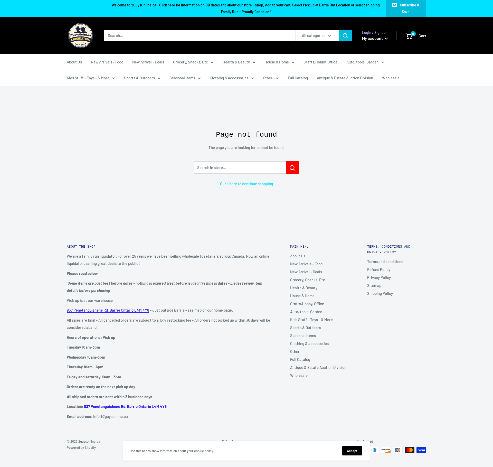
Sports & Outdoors (139, 78)
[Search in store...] (292, 167)
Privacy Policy (379, 277)
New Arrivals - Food (107, 62)
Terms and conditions (385, 261)
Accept (352, 451)
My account (373, 38)
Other (268, 78)
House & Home (276, 62)
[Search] (345, 35)
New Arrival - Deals (148, 62)
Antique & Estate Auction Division (345, 78)
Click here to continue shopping (246, 183)
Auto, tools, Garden (362, 62)
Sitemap (374, 285)
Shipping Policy (380, 293)
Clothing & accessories (229, 78)
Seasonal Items (182, 78)
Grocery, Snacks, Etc (190, 62)
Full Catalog (298, 78)
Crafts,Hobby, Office (320, 62)
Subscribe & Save (410, 8)
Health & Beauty (236, 62)
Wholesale (391, 78)
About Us (74, 62)
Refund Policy (378, 269)
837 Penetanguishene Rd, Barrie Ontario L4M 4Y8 (108, 310)
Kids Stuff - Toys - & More (88, 78)
